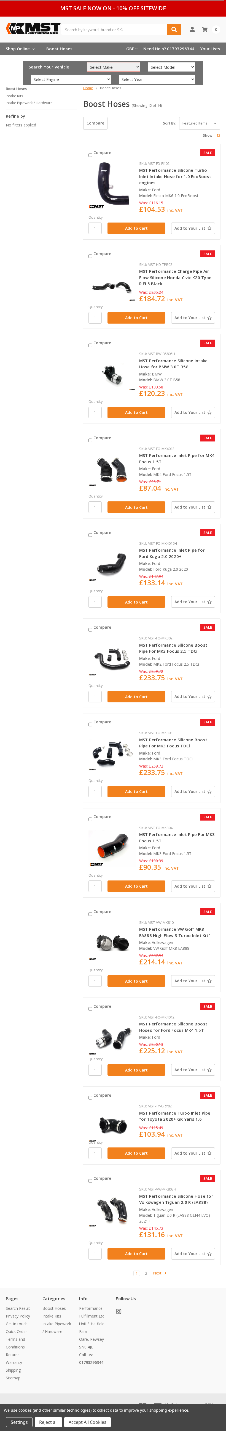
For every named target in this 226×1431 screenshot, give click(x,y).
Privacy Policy (18, 1316)
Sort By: (169, 123)
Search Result (18, 1308)
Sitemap (13, 1377)
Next (158, 1273)
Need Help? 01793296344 (168, 48)
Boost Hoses (59, 48)
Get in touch (17, 1323)
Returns (13, 1354)
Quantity (95, 217)
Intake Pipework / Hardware (29, 102)
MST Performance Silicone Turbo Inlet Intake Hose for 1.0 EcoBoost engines (175, 176)
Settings (19, 1422)
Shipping (13, 1370)
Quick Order (16, 1331)
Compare (95, 123)
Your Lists (210, 48)
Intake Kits (14, 95)
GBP (130, 48)
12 (218, 135)
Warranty (14, 1362)
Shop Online (18, 48)
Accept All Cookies (87, 1422)
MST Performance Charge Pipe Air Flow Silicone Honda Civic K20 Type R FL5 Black (175, 277)
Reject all (48, 1422)
